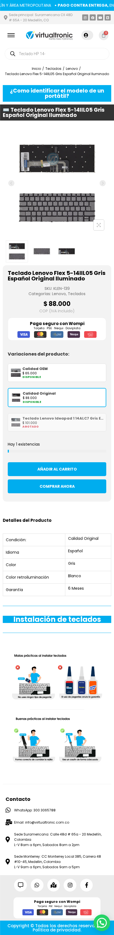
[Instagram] (85, 17)
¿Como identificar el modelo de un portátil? (57, 93)
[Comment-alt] (20, 885)
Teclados (53, 68)
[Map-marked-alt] (53, 885)
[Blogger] (108, 17)
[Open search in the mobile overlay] (57, 53)
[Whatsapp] (37, 885)
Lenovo (72, 68)
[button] (102, 922)
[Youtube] (100, 17)
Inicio (36, 68)
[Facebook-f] (86, 885)
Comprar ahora (57, 486)
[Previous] (11, 183)
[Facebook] (93, 17)
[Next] (103, 183)
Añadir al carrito (57, 469)
